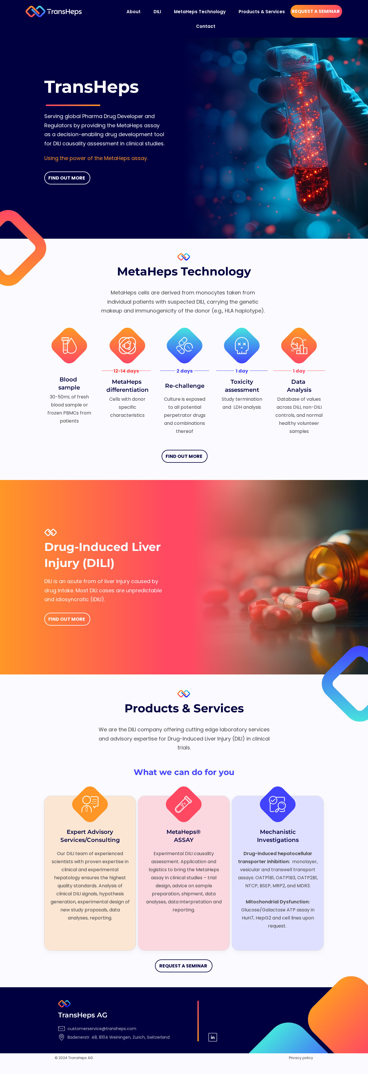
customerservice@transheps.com (102, 1028)
